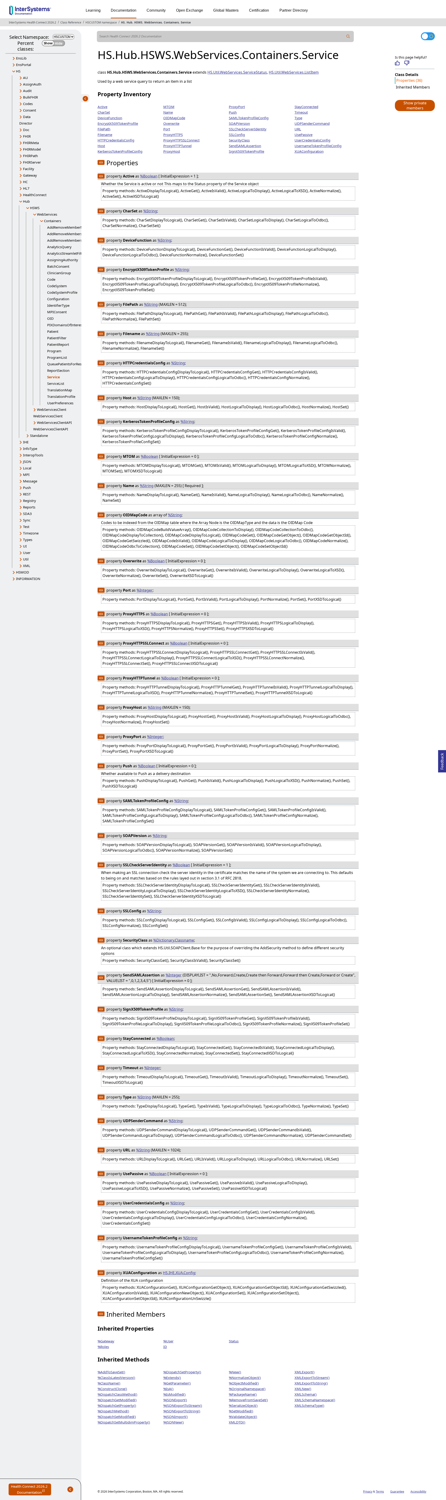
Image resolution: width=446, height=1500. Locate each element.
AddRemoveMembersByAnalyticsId (75, 240)
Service (186, 22)
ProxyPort (237, 106)
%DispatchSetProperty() (182, 1372)
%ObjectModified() (244, 1383)
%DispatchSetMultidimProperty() (124, 1422)
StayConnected (306, 106)
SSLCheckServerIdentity (247, 129)
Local (27, 468)
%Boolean (148, 176)
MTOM (168, 106)
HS (123, 22)
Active (102, 106)
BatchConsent (58, 266)
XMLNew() (303, 1388)
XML (26, 565)
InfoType (30, 448)
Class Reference (70, 22)
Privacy (367, 1491)
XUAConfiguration (309, 151)
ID (165, 1346)
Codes (28, 103)
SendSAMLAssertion (245, 145)
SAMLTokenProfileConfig (249, 117)
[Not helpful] (406, 63)
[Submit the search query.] (348, 36)
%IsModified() (174, 1394)
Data (26, 116)
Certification (259, 10)
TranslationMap (59, 390)
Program (54, 351)
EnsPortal (23, 64)
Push (27, 487)
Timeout (301, 112)
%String (150, 211)
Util (26, 559)
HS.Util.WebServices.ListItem (294, 72)
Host (101, 145)
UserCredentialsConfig (312, 140)
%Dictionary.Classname (173, 940)
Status (234, 1341)
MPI (26, 474)
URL (298, 129)
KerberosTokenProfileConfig (120, 151)
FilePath (104, 129)
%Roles (103, 1346)
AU (25, 77)
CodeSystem (57, 286)
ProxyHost (171, 151)
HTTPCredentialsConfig (116, 140)
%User (168, 1341)
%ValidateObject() (243, 1416)
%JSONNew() (173, 1422)
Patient (52, 331)
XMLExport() (305, 1372)
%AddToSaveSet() (111, 1372)
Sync (26, 520)
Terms (380, 1491)
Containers (171, 22)
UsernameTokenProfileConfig (318, 145)
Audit (27, 90)
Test (26, 526)
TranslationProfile (61, 396)
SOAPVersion (239, 123)
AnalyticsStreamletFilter (66, 253)
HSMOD (22, 572)
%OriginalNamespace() (247, 1388)
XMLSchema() (306, 1394)
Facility (28, 168)
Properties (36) (409, 80)
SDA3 (27, 513)
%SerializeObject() (243, 1405)
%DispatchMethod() (113, 1411)
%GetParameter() (177, 1383)
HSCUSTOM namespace (101, 22)
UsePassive (303, 134)
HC (25, 181)
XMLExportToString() (311, 1383)
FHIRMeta (31, 142)
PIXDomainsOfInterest (65, 325)
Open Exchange (189, 10)
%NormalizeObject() (245, 1377)
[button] (414, 105)
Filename (105, 134)
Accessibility (418, 1491)
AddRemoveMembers (64, 233)
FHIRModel (32, 149)
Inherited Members (413, 87)
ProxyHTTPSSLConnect (181, 140)
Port (166, 129)
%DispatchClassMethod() (117, 1394)
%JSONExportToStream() (182, 1405)
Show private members (414, 105)
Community (156, 10)
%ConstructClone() (112, 1388)
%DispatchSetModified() (117, 1416)
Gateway (30, 175)
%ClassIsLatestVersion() (116, 1377)
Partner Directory (293, 10)
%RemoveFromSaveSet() (248, 1400)
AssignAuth (32, 84)
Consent (29, 110)
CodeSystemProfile (62, 292)
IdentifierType (58, 305)
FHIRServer (32, 162)
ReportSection (58, 370)
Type (298, 117)
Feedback (442, 760)
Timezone (31, 533)
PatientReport (58, 344)
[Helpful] (397, 63)
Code (51, 279)
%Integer (145, 590)
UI (25, 546)
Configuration (58, 299)
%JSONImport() (175, 1416)
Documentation (123, 10)
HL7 (26, 188)
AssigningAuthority (62, 259)
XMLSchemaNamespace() (315, 1400)
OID (50, 318)
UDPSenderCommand (312, 123)
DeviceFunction (110, 117)
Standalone (39, 435)
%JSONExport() (175, 1400)
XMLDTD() (237, 1422)
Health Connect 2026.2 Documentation (31, 1489)
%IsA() (168, 1388)
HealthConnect (34, 194)
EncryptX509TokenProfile (118, 123)
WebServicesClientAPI (54, 422)
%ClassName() (109, 1383)
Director (25, 123)
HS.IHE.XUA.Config (179, 1272)
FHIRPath (30, 155)
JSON (27, 461)
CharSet (104, 112)
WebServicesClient (51, 409)
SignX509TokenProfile (246, 151)
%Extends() (172, 1377)
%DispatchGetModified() (117, 1400)
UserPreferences (60, 403)
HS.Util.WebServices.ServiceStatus (237, 72)
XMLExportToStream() (312, 1377)
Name (168, 112)
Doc (26, 129)
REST (27, 494)
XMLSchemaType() (309, 1405)
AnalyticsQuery (59, 246)
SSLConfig (237, 134)
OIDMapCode (174, 117)
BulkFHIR (30, 97)
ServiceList (55, 383)
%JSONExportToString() (181, 1411)
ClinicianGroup (59, 272)
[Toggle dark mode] (428, 36)
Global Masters (226, 10)
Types (27, 539)
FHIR (27, 136)
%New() (235, 1372)
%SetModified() (241, 1411)
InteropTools (33, 455)
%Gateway (106, 1341)
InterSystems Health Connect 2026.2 (32, 22)
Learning (93, 10)
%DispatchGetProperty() (117, 1405)
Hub (129, 22)
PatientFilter (56, 338)
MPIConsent (57, 312)
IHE (26, 442)
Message (30, 481)
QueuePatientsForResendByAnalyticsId (78, 364)
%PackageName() (243, 1394)
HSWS (138, 22)
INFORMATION (28, 578)
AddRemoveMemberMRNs (68, 227)
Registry (29, 500)
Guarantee (397, 1491)
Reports (29, 507)
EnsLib (21, 58)
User (26, 552)
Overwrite (171, 123)
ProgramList (57, 357)
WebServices (153, 22)
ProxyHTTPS (173, 134)
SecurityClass (239, 140)
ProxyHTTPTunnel (177, 145)
